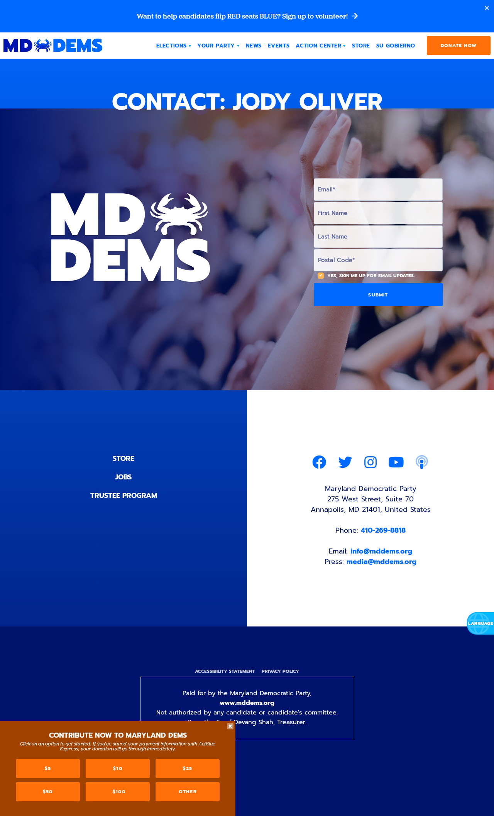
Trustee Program (123, 495)
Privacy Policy (280, 671)
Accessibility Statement (225, 671)
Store (123, 458)
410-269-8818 (383, 530)
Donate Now (459, 45)
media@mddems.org (381, 561)
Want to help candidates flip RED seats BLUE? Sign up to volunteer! (243, 16)
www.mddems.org (247, 703)
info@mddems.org (381, 551)
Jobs (123, 477)
